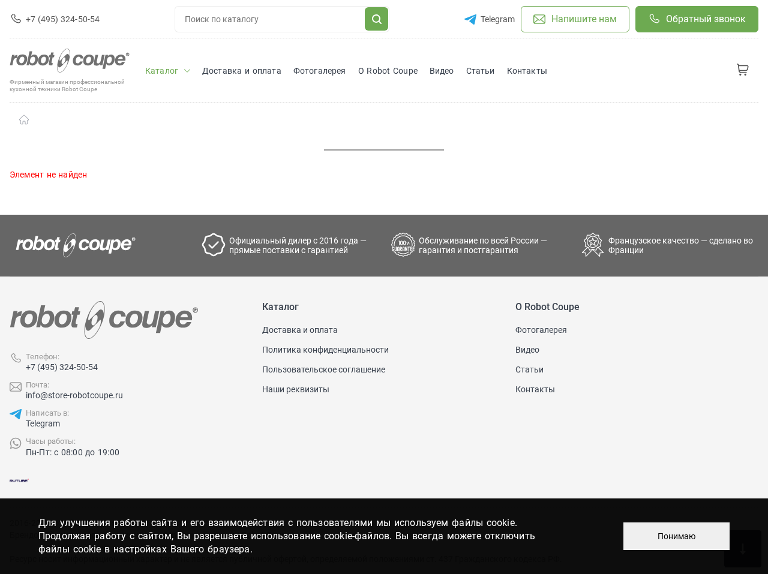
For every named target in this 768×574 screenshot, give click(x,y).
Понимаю (676, 536)
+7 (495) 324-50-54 (62, 367)
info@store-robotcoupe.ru (74, 395)
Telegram (43, 423)
